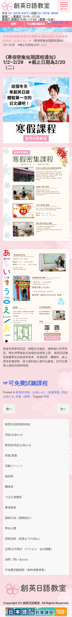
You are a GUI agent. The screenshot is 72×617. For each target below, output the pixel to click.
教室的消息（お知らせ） (31, 392)
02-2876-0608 (47, 13)
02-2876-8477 (18, 13)
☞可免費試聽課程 (25, 383)
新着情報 (54, 392)
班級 (46, 396)
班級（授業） (24, 396)
